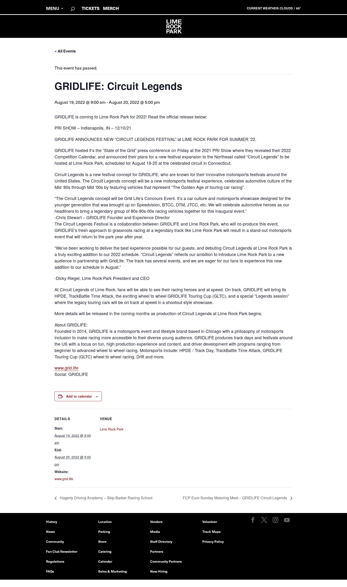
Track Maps (211, 531)
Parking (104, 531)
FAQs (50, 571)
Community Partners (166, 561)
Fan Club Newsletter (61, 551)
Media (155, 531)
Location (105, 521)
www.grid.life (66, 368)
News (50, 531)
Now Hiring (158, 571)
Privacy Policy (213, 541)
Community (55, 541)
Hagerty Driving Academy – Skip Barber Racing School (105, 497)
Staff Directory (161, 541)
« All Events (65, 51)
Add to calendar (79, 396)
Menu (52, 9)
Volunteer (209, 521)
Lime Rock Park (111, 429)
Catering (104, 551)
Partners (156, 551)
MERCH (111, 8)
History (51, 521)
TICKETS (91, 8)
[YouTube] (287, 520)
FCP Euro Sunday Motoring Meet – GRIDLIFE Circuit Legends (235, 497)
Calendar (105, 561)
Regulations (55, 561)
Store (102, 541)
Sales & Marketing (112, 571)
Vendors (156, 521)
